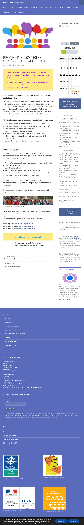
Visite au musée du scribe (12, 265)
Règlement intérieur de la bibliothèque (15, 384)
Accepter (61, 521)
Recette (7, 349)
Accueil (5, 7)
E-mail (7, 401)
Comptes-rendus (8, 374)
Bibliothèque (59, 7)
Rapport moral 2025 (9, 365)
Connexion (6, 432)
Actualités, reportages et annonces (14, 380)
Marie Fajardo (19, 65)
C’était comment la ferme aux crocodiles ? (17, 258)
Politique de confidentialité (11, 387)
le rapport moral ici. (26, 226)
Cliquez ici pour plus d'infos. (69, 298)
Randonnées (9, 337)
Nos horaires (7, 382)
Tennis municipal (8, 385)
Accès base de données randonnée (31, 387)
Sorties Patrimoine (11, 341)
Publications (7, 12)
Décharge (6, 378)
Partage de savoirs (11, 326)
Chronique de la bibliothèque (15, 334)
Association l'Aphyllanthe (13, 2)
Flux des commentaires (10, 439)
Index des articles (20, 12)
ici (72, 261)
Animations (48, 7)
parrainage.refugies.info (71, 238)
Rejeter (73, 521)
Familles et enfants (73, 7)
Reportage (8, 322)
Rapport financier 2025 (10, 367)
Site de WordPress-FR (10, 443)
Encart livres (7, 373)
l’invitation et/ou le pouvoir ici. (22, 224)
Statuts (5, 363)
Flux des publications (9, 435)
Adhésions (6, 376)
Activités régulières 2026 (19, 7)
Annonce (6, 54)
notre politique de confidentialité (48, 415)
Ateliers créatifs (35, 7)
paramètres (39, 523)
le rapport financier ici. (27, 228)
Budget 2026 (7, 369)
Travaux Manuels (11, 330)
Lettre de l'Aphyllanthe (10, 371)
